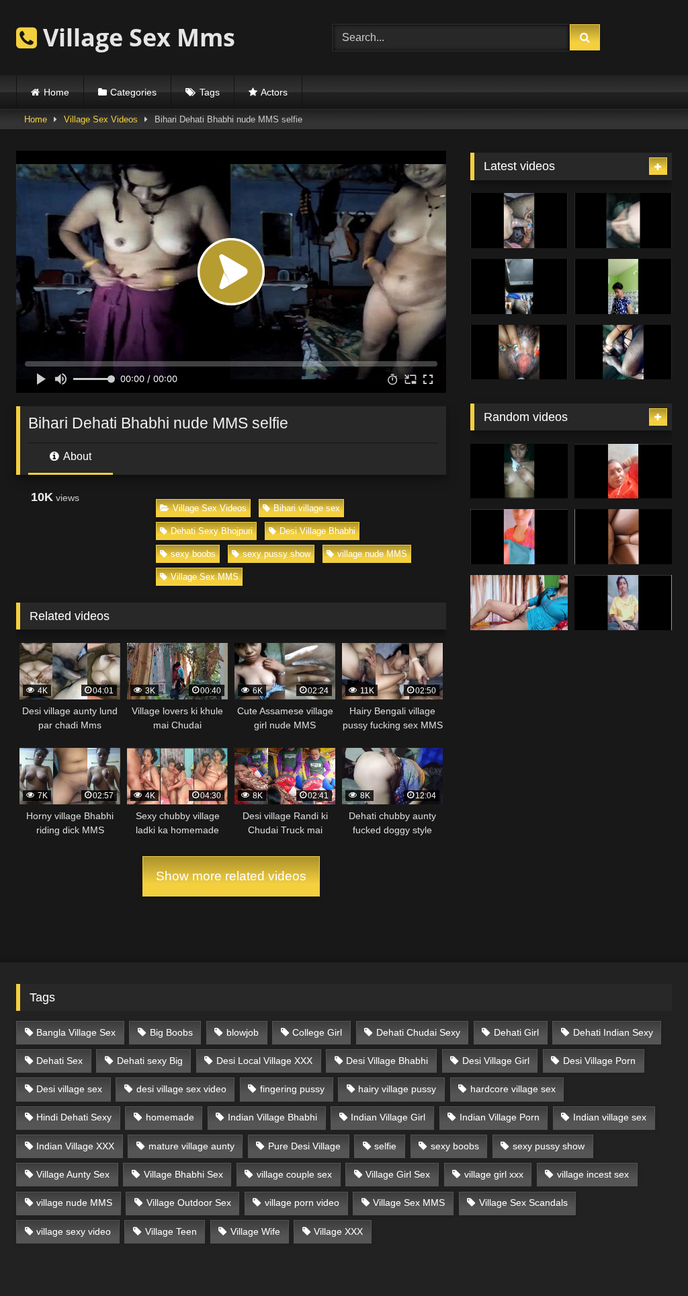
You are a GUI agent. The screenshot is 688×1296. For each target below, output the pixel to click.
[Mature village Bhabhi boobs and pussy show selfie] (623, 471)
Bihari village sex (306, 508)
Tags (210, 92)
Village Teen (171, 1231)
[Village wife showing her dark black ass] (519, 286)
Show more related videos (231, 876)
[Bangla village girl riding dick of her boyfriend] (519, 471)
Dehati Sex (59, 1060)
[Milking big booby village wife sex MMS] (519, 352)
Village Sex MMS (205, 577)
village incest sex (593, 1174)
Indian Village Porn (500, 1117)
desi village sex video (181, 1088)
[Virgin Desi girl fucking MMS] (623, 536)
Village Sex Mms (136, 37)
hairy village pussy (397, 1088)
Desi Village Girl (495, 1060)
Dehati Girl (516, 1032)
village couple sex (294, 1174)
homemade (170, 1117)
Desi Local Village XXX (264, 1060)
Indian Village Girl (388, 1117)
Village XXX (338, 1231)
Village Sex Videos (101, 119)
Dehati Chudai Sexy (418, 1032)
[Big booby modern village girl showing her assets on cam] (623, 286)
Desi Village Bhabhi (317, 531)
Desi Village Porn (599, 1060)
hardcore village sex (513, 1088)
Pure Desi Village (304, 1146)
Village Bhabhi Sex (183, 1174)
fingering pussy (292, 1088)
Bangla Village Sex (76, 1032)
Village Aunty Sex (73, 1174)
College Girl (317, 1032)
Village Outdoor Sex (188, 1202)
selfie (385, 1146)
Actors (274, 92)
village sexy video (73, 1231)
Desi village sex (69, 1088)
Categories (133, 92)
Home (56, 92)
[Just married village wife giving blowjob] (519, 220)
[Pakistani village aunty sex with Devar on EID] (623, 220)
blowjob (242, 1032)
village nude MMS (372, 554)
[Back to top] (646, 1256)
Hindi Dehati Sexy (74, 1117)
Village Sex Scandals (523, 1202)
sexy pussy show (276, 554)
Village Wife (255, 1231)
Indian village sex (609, 1117)
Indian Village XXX (75, 1146)
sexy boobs (193, 554)
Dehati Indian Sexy (613, 1032)
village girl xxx (493, 1174)
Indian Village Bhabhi (272, 1117)
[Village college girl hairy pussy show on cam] (519, 536)
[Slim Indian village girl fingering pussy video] (623, 602)
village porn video (302, 1202)
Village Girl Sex (398, 1174)
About (76, 456)
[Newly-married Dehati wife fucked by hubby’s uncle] (519, 602)
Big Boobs (171, 1032)
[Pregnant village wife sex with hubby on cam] (623, 352)
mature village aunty (191, 1146)
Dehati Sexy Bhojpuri (212, 531)
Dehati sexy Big (150, 1060)
